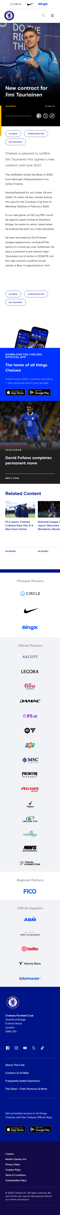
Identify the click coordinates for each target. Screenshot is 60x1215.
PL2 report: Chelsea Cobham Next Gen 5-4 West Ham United (19, 526)
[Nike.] (30, 4)
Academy (10, 106)
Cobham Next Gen (36, 134)
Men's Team (12, 478)
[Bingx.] (43, 4)
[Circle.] (17, 4)
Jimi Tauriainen (15, 142)
